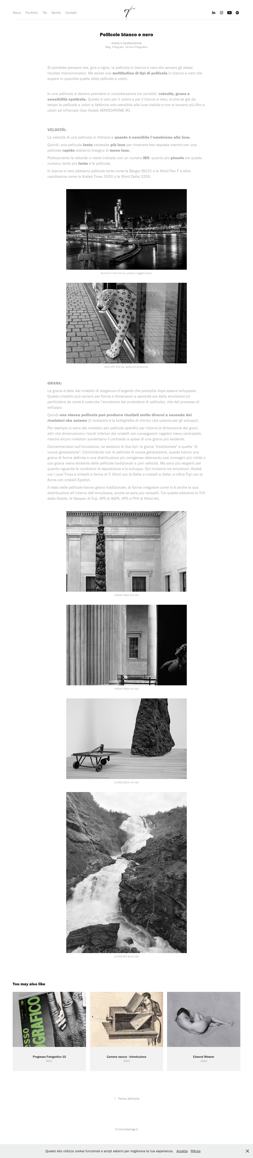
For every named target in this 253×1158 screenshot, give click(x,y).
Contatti (70, 13)
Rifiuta (196, 1151)
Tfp (44, 13)
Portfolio (31, 13)
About (17, 13)
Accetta (182, 1151)
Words (56, 13)
